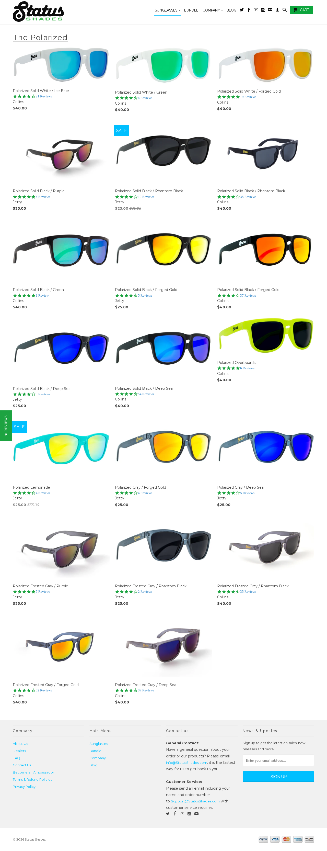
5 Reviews (145, 295)
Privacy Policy (24, 787)
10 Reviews (146, 197)
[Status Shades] (48, 12)
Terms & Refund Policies (32, 779)
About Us (20, 744)
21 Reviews (44, 96)
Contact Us (22, 765)
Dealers (19, 751)
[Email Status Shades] (270, 11)
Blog (232, 10)
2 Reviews (145, 592)
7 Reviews (43, 592)
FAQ (16, 758)
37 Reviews (248, 295)
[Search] (285, 11)
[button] (6, 425)
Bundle (191, 10)
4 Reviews (145, 98)
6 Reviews (43, 197)
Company (213, 10)
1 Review (42, 295)
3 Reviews (43, 394)
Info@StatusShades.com (186, 762)
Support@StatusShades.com (195, 801)
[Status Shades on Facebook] (249, 11)
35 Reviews (248, 197)
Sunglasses (167, 10)
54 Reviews (146, 394)
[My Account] (277, 11)
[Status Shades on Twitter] (242, 11)
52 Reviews (44, 690)
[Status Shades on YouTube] (256, 11)
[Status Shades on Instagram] (263, 11)
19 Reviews (248, 97)
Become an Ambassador (33, 772)
